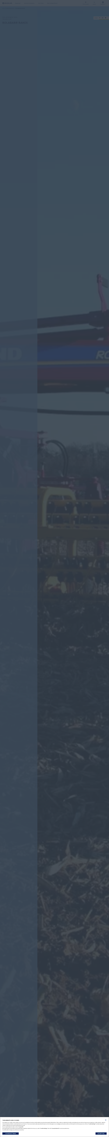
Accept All (101, 1133)
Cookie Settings (10, 1133)
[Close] (106, 1120)
